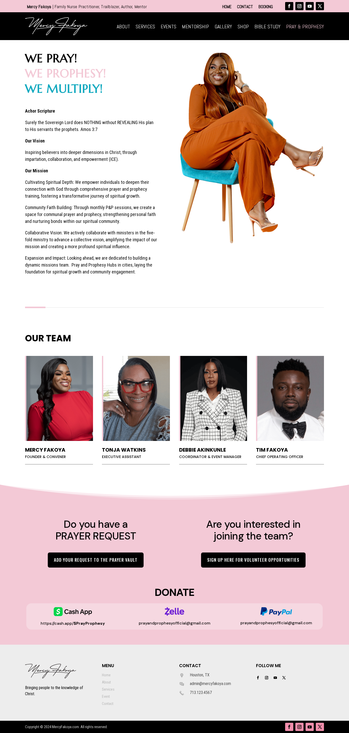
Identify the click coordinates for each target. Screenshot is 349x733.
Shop (243, 27)
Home (226, 7)
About (123, 27)
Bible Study (267, 27)
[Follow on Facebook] (289, 6)
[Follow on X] (320, 6)
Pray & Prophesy (305, 27)
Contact (245, 7)
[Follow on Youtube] (310, 6)
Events (168, 27)
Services (145, 27)
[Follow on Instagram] (299, 6)
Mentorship (195, 27)
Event (106, 696)
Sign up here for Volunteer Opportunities (253, 560)
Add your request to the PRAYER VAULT (95, 560)
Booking (266, 7)
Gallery (223, 27)
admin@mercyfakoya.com (210, 683)
